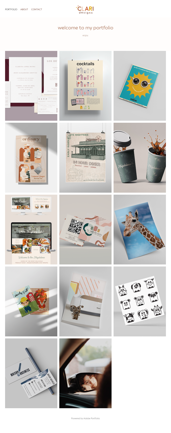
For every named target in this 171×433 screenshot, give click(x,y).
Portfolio (11, 9)
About (24, 9)
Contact (36, 9)
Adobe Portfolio (91, 418)
